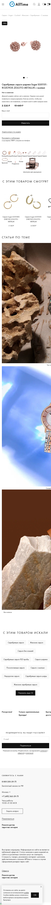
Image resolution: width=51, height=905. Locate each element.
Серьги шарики (41, 659)
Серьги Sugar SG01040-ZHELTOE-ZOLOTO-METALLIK (11, 219)
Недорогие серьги (11, 676)
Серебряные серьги (16, 642)
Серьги (4, 15)
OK (35, 895)
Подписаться (25, 745)
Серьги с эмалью (38, 667)
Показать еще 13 (25, 693)
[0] (43, 4)
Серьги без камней (25, 651)
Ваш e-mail (6, 111)
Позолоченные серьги (15, 667)
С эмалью (44, 15)
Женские (25, 15)
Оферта (5, 871)
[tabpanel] (25, 47)
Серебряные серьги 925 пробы (16, 659)
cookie (26, 892)
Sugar (11, 15)
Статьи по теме (16, 237)
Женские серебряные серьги (25, 684)
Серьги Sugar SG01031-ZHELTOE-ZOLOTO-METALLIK (33, 219)
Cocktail (17, 15)
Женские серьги (36, 642)
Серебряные (34, 15)
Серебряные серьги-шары (36, 676)
